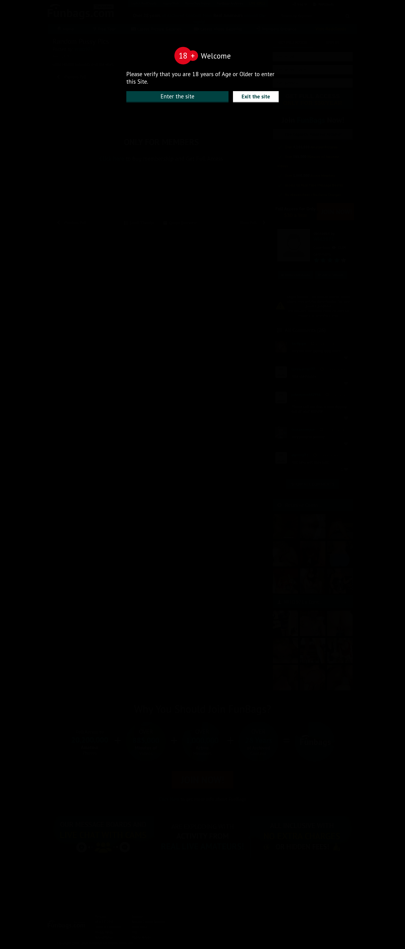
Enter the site (177, 96)
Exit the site (256, 96)
